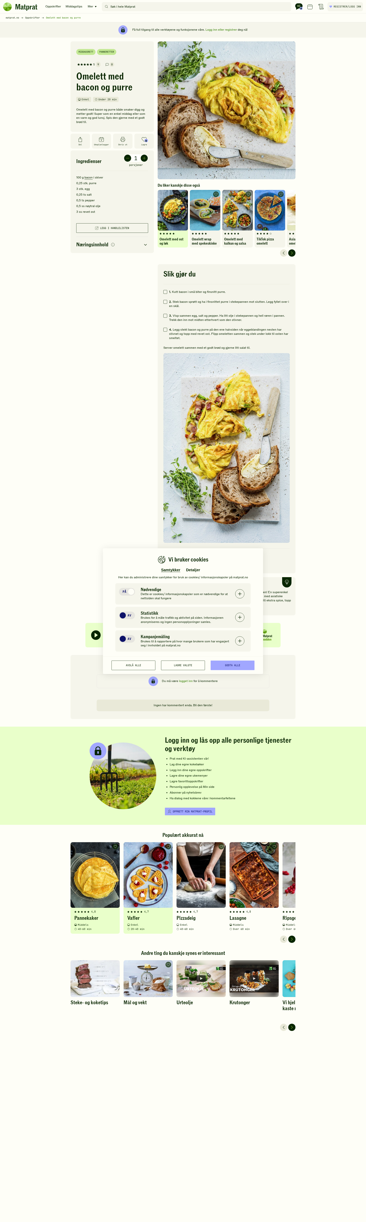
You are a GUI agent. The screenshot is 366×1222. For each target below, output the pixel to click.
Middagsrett (86, 51)
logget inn (186, 681)
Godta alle (232, 665)
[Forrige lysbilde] (283, 253)
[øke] (144, 158)
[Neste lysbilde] (291, 253)
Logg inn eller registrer (221, 30)
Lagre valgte (183, 665)
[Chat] (298, 6)
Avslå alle (133, 665)
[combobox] (197, 6)
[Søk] (106, 6)
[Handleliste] (321, 6)
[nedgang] (127, 158)
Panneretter (106, 51)
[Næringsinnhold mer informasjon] (113, 245)
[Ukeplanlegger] (310, 6)
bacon (88, 177)
